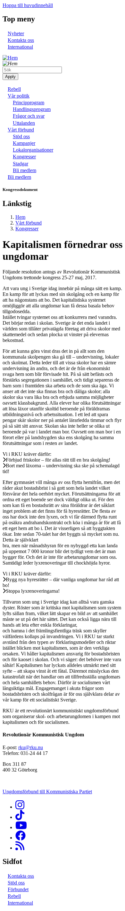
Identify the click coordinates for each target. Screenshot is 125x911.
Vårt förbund (21, 129)
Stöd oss (21, 136)
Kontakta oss (21, 40)
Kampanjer (24, 143)
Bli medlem (24, 170)
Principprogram (28, 102)
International (20, 47)
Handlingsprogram (32, 109)
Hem (20, 217)
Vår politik (18, 96)
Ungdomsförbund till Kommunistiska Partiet (47, 791)
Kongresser (24, 156)
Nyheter (16, 33)
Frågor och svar (29, 116)
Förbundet (18, 889)
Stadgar (20, 163)
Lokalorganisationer (33, 150)
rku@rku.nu (30, 747)
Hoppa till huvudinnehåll (28, 5)
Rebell (14, 89)
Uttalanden (24, 123)
